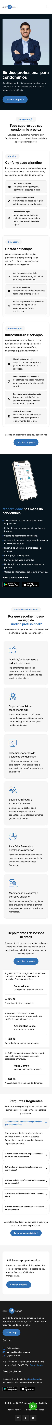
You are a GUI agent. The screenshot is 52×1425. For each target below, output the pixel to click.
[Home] (10, 6)
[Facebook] (25, 1418)
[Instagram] (18, 1418)
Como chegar (36, 1365)
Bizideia (43, 1403)
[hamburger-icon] (48, 7)
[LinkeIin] (33, 1418)
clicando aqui (33, 1379)
